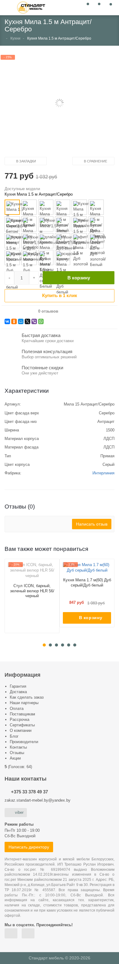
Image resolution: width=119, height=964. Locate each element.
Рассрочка (19, 719)
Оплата (16, 708)
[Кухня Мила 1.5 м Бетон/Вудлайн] (79, 207)
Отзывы (17, 752)
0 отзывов (48, 311)
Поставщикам (22, 714)
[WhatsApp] (41, 321)
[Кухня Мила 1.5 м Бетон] (45, 207)
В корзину (78, 277)
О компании (20, 730)
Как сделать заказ (27, 697)
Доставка (18, 691)
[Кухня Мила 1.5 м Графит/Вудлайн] (79, 224)
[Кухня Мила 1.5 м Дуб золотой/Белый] (96, 240)
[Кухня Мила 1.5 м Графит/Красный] (12, 240)
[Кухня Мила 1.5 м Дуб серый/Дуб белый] (62, 257)
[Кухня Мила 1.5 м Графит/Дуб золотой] (96, 224)
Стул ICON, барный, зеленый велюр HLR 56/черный (32, 590)
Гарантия (18, 686)
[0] (86, 7)
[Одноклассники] (14, 321)
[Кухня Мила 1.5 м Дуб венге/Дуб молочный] (29, 240)
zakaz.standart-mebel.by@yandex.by (37, 800)
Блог (14, 736)
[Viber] (34, 321)
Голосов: (20, 766)
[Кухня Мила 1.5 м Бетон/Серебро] (29, 224)
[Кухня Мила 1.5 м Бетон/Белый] (62, 207)
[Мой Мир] (20, 321)
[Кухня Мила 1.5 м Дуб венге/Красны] (45, 240)
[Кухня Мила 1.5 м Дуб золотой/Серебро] (29, 257)
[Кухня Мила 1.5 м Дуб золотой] (79, 240)
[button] (59, 103)
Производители (24, 741)
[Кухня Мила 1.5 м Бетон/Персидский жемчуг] (12, 224)
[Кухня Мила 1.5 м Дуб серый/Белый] (45, 257)
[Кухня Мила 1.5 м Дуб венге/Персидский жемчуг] (62, 240)
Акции (15, 758)
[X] (27, 321)
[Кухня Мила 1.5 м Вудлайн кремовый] (45, 224)
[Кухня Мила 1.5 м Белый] (29, 207)
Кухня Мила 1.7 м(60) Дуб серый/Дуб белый (87, 582)
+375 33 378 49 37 (29, 791)
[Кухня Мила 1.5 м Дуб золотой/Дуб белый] (12, 257)
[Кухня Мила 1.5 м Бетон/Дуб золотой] (96, 207)
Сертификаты (22, 725)
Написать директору (29, 847)
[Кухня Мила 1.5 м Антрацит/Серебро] (12, 207)
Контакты (18, 747)
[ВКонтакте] (7, 321)
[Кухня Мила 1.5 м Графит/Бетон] (62, 224)
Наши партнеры (24, 702)
